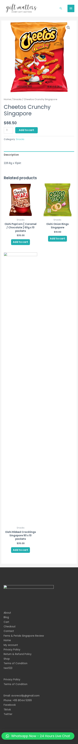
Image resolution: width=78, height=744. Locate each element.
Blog (6, 617)
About (7, 612)
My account (11, 645)
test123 (8, 668)
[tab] (39, 154)
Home (7, 99)
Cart (6, 622)
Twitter (8, 714)
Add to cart (26, 130)
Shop (7, 659)
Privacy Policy (12, 649)
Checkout (10, 626)
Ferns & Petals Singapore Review (24, 636)
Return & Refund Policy (18, 654)
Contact (9, 631)
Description (11, 155)
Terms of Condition (15, 663)
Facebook (10, 705)
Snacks (17, 99)
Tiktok (7, 709)
